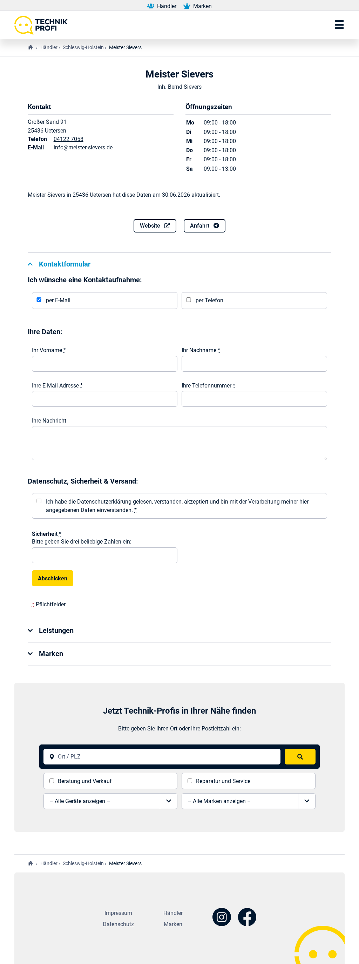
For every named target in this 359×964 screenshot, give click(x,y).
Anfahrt (200, 225)
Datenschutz (118, 924)
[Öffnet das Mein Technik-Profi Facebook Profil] (247, 918)
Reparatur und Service (223, 781)
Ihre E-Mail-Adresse (57, 385)
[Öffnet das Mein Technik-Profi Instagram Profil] (222, 918)
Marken (202, 6)
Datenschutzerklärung (104, 501)
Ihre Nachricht (49, 420)
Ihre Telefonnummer (208, 385)
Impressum (118, 913)
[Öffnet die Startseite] (43, 25)
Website (151, 225)
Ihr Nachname (201, 350)
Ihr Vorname (49, 350)
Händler (166, 6)
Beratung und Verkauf (85, 781)
